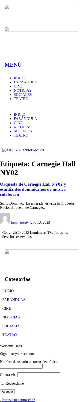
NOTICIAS (11, 317)
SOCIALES (11, 326)
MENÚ (13, 65)
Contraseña (8, 375)
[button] (41, 107)
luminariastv (20, 222)
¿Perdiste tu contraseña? (17, 400)
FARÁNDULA (14, 300)
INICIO (8, 291)
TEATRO (9, 335)
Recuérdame (14, 383)
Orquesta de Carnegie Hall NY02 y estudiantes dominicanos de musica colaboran (33, 189)
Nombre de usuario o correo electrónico (29, 362)
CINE (6, 308)
